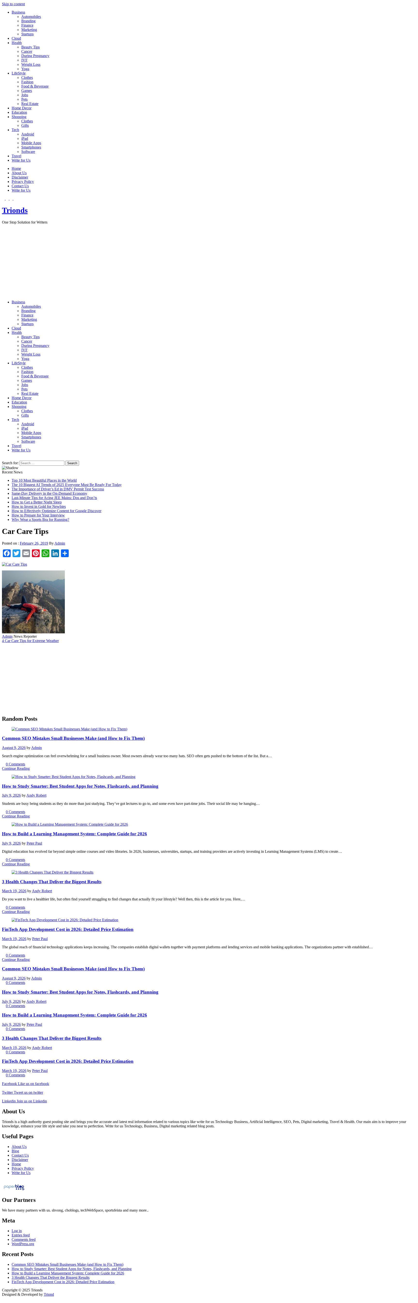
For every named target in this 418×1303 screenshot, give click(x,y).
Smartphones (31, 147)
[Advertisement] (209, 262)
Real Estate (29, 104)
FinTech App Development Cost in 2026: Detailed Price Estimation (68, 929)
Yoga (25, 69)
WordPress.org (23, 1244)
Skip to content (13, 4)
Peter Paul (34, 843)
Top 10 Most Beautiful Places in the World (44, 480)
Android (27, 134)
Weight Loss (30, 64)
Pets (24, 99)
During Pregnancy (35, 56)
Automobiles (31, 17)
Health (17, 43)
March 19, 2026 (14, 891)
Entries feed (21, 1235)
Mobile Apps (31, 143)
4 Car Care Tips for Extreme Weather (30, 641)
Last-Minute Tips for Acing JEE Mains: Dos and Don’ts (54, 498)
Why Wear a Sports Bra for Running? (40, 519)
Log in (17, 1231)
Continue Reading (16, 768)
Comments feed (24, 1239)
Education (19, 112)
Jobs (24, 95)
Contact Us (20, 186)
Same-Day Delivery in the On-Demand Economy (49, 493)
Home (16, 168)
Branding (28, 21)
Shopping (19, 117)
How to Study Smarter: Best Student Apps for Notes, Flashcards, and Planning (80, 786)
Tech (15, 130)
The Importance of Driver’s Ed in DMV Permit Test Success (58, 489)
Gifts (25, 125)
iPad (24, 138)
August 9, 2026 (14, 748)
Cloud (16, 38)
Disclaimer (20, 177)
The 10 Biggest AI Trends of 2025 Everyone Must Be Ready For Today (67, 485)
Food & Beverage (35, 86)
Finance (27, 25)
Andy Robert (36, 795)
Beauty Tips (30, 47)
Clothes (27, 77)
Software (28, 152)
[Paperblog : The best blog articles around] (14, 1190)
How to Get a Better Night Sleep (37, 502)
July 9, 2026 (11, 795)
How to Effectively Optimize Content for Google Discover (56, 511)
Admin (59, 543)
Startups (27, 34)
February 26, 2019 (34, 543)
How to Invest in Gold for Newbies (39, 506)
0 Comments (15, 764)
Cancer (26, 51)
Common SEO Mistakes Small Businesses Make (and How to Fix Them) (73, 738)
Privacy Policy (23, 182)
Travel (16, 156)
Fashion (27, 82)
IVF (24, 60)
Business (18, 12)
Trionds (15, 210)
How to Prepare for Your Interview (38, 515)
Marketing (29, 30)
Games (26, 91)
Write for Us (21, 160)
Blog (15, 1151)
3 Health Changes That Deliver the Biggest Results (51, 881)
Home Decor (21, 108)
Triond (49, 1294)
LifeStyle (19, 73)
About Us (19, 173)
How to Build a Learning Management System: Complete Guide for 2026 (74, 833)
